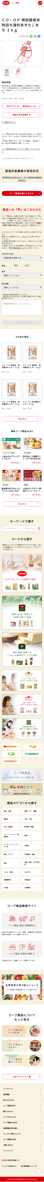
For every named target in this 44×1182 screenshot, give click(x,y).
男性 (16, 265)
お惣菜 (26, 845)
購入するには (8, 1111)
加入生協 (5, 283)
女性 (27, 265)
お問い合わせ (8, 1145)
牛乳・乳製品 (8, 827)
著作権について (20, 248)
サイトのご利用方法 (8, 1166)
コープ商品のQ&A (9, 1139)
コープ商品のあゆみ (10, 1122)
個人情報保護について (28, 1166)
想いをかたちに (8, 1100)
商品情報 (6, 1094)
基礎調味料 (7, 880)
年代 (3, 271)
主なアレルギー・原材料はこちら (22, 106)
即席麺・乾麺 (28, 827)
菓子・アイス (8, 854)
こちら (23, 225)
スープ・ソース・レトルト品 (11, 845)
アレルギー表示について (12, 1134)
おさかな (27, 872)
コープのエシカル (9, 1117)
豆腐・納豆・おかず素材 (31, 863)
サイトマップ (8, 1150)
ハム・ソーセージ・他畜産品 (11, 835)
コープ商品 (15, 3)
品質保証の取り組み (10, 1128)
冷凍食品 (27, 880)
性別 (3, 266)
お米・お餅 (28, 819)
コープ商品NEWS (9, 1105)
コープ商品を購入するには (22, 193)
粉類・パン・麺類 (30, 811)
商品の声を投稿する (22, 114)
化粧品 (6, 888)
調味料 (6, 819)
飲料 (5, 863)
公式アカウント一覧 (22, 1076)
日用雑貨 (27, 888)
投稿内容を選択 (8, 254)
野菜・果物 (7, 811)
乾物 (25, 835)
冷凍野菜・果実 (29, 854)
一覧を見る (22, 418)
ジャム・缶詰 (8, 872)
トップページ (8, 1089)
